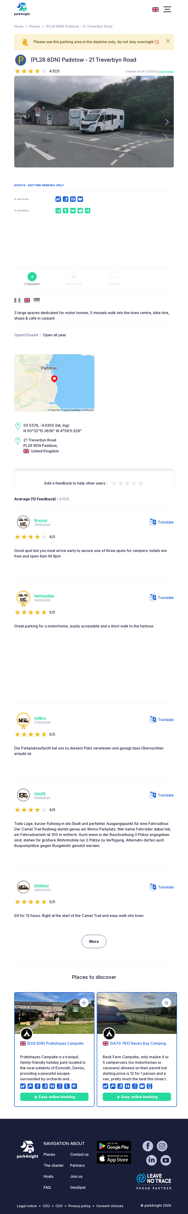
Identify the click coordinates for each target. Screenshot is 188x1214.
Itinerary (32, 284)
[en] (155, 9)
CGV (59, 1206)
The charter (54, 1165)
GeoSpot (78, 1187)
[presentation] (21, 121)
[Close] (168, 40)
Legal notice (27, 1206)
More (94, 941)
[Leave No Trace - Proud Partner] (154, 1181)
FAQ (47, 1187)
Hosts (48, 1176)
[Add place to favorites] (83, 1002)
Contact (115, 284)
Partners (77, 1165)
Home (18, 26)
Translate (166, 522)
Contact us (79, 1154)
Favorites (73, 284)
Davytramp (166, 71)
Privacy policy (79, 1206)
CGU (46, 1206)
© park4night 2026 (156, 1205)
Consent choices (109, 1206)
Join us (76, 1176)
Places (34, 26)
